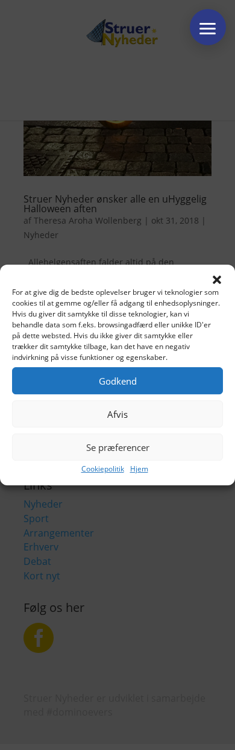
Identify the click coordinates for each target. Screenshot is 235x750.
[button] (217, 280)
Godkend (118, 381)
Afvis (117, 414)
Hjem (139, 469)
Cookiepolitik (102, 469)
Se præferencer (117, 447)
